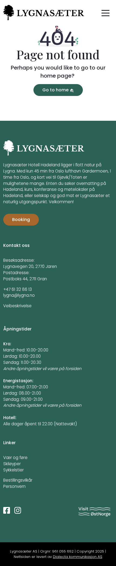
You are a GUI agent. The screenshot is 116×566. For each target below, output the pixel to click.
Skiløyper (12, 464)
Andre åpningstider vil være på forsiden (42, 368)
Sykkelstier (13, 470)
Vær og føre (15, 457)
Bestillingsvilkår (17, 480)
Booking (21, 219)
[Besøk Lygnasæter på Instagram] (17, 510)
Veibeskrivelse (17, 306)
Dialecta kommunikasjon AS (77, 556)
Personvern (14, 486)
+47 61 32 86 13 (17, 289)
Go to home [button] (56, 90)
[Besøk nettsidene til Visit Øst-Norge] (94, 511)
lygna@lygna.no (19, 295)
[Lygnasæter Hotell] (43, 151)
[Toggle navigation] (105, 12)
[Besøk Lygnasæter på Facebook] (6, 510)
